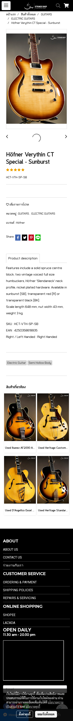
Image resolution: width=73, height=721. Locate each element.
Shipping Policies (18, 590)
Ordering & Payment (20, 582)
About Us (10, 549)
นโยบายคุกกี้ (33, 706)
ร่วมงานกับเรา (13, 565)
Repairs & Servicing (19, 598)
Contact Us (12, 557)
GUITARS (24, 213)
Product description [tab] (23, 258)
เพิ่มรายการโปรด (19, 204)
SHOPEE (9, 615)
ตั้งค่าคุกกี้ (24, 714)
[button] (57, 5)
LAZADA (9, 623)
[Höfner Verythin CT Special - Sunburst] (36, 79)
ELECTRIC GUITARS (43, 213)
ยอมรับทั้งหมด (46, 714)
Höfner (20, 222)
